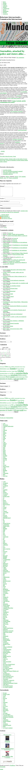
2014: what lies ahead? (8, 296)
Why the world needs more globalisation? (13, 314)
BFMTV (5, 543)
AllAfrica (5, 516)
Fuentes (13, 371)
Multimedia (5, 11)
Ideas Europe (6, 466)
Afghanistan (2, 366)
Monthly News (6, 644)
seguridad (17, 376)
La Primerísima (6, 559)
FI (3, 499)
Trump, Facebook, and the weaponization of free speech (13, 101)
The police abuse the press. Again (8, 156)
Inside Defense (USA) (8, 676)
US (7, 178)
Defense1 (5, 591)
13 (5, 354)
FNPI (4, 711)
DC (4, 550)
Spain (23, 376)
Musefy (5, 234)
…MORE (2, 151)
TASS (4, 663)
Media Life (5, 614)
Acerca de (5, 14)
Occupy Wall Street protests (13, 98)
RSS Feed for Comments (6, 218)
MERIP (5, 558)
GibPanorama (6, 577)
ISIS (12, 373)
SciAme (5, 583)
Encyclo (5, 459)
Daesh (21, 366)
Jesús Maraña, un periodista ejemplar (11, 285)
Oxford (4, 507)
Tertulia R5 (5, 597)
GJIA (4, 703)
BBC (4, 491)
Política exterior (22, 375)
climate (9, 366)
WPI (4, 633)
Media (1, 178)
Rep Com (5, 555)
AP (4, 538)
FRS (4, 447)
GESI (4, 660)
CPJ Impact (5, 609)
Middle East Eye (7, 656)
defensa (23, 366)
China (6, 366)
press (5, 178)
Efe (4, 532)
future (16, 371)
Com (4, 562)
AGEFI (5, 648)
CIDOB (5, 430)
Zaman (4, 610)
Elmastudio (2, 766)
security (12, 377)
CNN (4, 481)
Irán (10, 373)
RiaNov (5, 501)
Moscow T (5, 503)
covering (19, 95)
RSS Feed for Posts (5, 217)
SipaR (4, 718)
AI (3, 441)
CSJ (4, 701)
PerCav (4, 573)
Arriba (1, 769)
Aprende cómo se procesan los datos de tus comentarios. (14, 211)
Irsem (4, 450)
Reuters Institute (7, 652)
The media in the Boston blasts (10, 288)
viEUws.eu (5, 624)
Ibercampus (5, 710)
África (25, 378)
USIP (4, 468)
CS (3, 546)
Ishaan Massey (6, 250)
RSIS (4, 726)
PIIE (4, 437)
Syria (26, 376)
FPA (4, 431)
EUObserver (6, 667)
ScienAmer (5, 536)
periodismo (14, 375)
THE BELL (6, 684)
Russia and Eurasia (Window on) (11, 671)
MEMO (5, 657)
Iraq (8, 373)
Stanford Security (7, 725)
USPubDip (5, 473)
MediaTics (5, 565)
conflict (12, 366)
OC (4, 575)
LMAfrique (5, 620)
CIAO (4, 705)
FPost (4, 586)
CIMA (4, 567)
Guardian (5, 489)
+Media (5, 569)
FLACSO (5, 706)
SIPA (4, 697)
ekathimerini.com (7, 681)
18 (2, 355)
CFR (4, 427)
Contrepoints (6, 606)
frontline (5, 458)
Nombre (2, 198)
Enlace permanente (13, 178)
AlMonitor (5, 544)
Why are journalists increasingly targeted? (13, 171)
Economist (5, 493)
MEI (4, 474)
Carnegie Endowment (8, 426)
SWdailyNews (6, 571)
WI (3, 463)
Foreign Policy (8, 371)
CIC (4, 429)
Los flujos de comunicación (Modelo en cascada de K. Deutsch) (14, 260)
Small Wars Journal (7, 632)
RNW (4, 500)
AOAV (4, 561)
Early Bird (5, 622)
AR (4, 505)
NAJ (4, 547)
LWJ (4, 595)
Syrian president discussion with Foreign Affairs (14, 269)
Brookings (5, 425)
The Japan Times (7, 665)
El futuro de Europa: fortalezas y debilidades (13, 320)
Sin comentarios (20, 57)
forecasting (3, 371)
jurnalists (23, 176)
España (4, 4)
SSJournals (5, 636)
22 (8, 355)
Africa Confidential (7, 646)
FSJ (4, 645)
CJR (20, 176)
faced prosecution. (22, 130)
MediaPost (5, 589)
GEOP (4, 465)
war (17, 379)
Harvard (5, 698)
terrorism (2, 378)
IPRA (4, 451)
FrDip (4, 438)
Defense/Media (6, 640)
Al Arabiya (5, 593)
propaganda (3, 376)
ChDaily (5, 511)
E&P (4, 530)
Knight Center (6, 694)
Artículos (5, 5)
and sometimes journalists (17, 111)
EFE (4, 514)
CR (4, 554)
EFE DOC (5, 653)
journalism (19, 373)
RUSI (4, 469)
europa (4, 508)
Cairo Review (6, 601)
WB (4, 602)
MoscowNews (6, 504)
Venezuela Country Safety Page (10, 172)
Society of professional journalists (11, 323)
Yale (4, 699)
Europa (19, 368)
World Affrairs (6, 605)
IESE (4, 707)
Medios (4, 7)
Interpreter (5, 604)
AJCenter (5, 713)
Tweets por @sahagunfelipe (6, 417)
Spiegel (4, 492)
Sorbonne (5, 702)
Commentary (6, 524)
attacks (16, 176)
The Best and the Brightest (7, 748)
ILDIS (4, 454)
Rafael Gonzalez (7, 241)
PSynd (4, 435)
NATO (4, 579)
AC (4, 462)
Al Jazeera (5, 483)
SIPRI (4, 445)
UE (6, 378)
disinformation (3, 368)
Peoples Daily (6, 496)
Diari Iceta (5, 570)
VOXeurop (5, 642)
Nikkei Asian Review (8, 628)
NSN (4, 457)
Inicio (4, 1)
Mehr (4, 618)
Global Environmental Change (10, 683)
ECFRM (5, 455)
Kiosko (4, 655)
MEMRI (5, 470)
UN (13, 378)
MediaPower (6, 638)
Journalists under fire (8, 174)
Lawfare (5, 641)
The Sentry (5, 679)
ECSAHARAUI (7, 675)
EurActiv (5, 551)
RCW (4, 582)
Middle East (5, 375)
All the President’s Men (7, 756)
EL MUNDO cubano (8, 326)
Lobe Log (5, 659)
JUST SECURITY (7, 677)
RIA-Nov (5, 566)
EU (17, 368)
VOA (4, 535)
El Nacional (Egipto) (8, 685)
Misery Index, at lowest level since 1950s (12, 328)
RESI (4, 637)
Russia (8, 377)
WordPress (12, 765)
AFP (4, 540)
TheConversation (7, 661)
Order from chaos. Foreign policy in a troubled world (15, 283)
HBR (4, 527)
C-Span (5, 672)
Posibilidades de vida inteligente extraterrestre (13, 280)
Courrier (5, 495)
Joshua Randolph (7, 245)
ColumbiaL (5, 719)
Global (21, 371)
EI (3, 519)
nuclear (9, 375)
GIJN (4, 578)
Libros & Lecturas (7, 734)
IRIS (4, 449)
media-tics (5, 629)
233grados (5, 599)
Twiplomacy (6, 612)
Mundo (4, 3)
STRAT (5, 443)
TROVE (5, 613)
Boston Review (6, 523)
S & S (4, 552)
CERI (4, 446)
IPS (4, 574)
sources (20, 376)
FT (3, 488)
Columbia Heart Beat (8, 608)
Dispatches (7, 741)
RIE (4, 439)
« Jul (1, 360)
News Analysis (6, 548)
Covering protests (7, 170)
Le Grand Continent (7, 668)
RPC (4, 534)
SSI (4, 461)
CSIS (4, 442)
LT (3, 510)
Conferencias (6, 8)
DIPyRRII (5, 709)
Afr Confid (5, 512)
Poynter (5, 626)
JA (3, 497)
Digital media (6, 526)
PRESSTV (5, 563)
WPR (4, 634)
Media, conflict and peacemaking (16, 234)
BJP (4, 531)
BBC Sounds (6, 669)
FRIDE (4, 433)
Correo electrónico (5, 201)
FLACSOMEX (6, 714)
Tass (4, 625)
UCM (4, 695)
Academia (5, 723)
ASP (4, 423)
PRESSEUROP (7, 518)
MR (4, 585)
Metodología (6, 299)
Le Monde (5, 485)
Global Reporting (7, 649)
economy (8, 368)
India (4, 594)
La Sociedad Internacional (9, 291)
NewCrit (5, 617)
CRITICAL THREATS (8, 680)
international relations (4, 373)
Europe (22, 368)
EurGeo (5, 616)
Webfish (5, 227)
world (21, 379)
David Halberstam (8, 749)
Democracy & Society (8, 630)
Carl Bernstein (8, 757)
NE (4, 520)
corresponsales (17, 366)
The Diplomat (6, 590)
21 (6, 355)
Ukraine (9, 378)
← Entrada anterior (4, 214)
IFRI (4, 434)
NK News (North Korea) (9, 664)
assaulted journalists (17, 139)
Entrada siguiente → (5, 216)
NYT (4, 487)
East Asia (5, 476)
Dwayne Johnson (7, 254)
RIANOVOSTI (6, 581)
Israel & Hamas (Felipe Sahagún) (20, 253)
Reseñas (5, 12)
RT (3, 539)
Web (1, 205)
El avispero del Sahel (8, 293)
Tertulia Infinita (6, 621)
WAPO (4, 484)
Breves (4, 10)
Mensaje (2, 186)
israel (14, 373)
